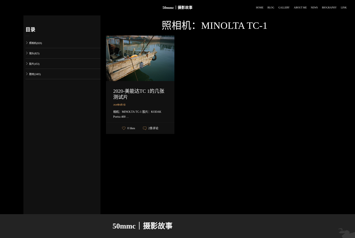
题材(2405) (35, 74)
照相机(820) (35, 43)
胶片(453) (34, 64)
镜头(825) (34, 53)
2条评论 (153, 128)
